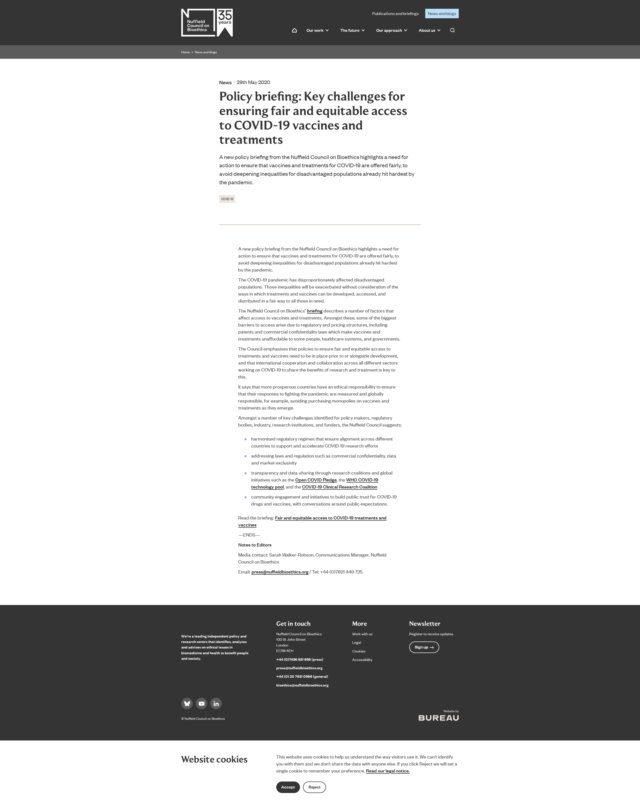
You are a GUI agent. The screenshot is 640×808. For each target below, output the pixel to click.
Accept (288, 787)
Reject (314, 787)
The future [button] (350, 30)
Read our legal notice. (388, 770)
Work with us (362, 633)
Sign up (421, 647)
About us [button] (427, 30)
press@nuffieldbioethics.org (280, 571)
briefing (314, 310)
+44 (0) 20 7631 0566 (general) (302, 676)
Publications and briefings (395, 13)
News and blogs (442, 13)
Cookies (359, 651)
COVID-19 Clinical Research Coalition (339, 486)
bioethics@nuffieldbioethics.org (302, 685)
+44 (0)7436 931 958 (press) (299, 659)
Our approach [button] (389, 30)
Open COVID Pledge (316, 479)
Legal (356, 642)
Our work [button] (315, 30)
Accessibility (362, 659)
